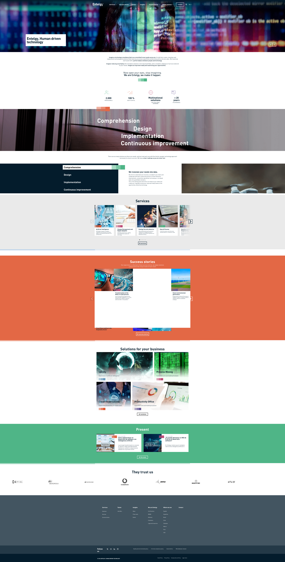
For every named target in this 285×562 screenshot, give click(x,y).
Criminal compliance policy (157, 549)
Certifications (151, 511)
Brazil (164, 517)
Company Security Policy (176, 557)
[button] (116, 4)
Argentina (165, 514)
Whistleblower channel (181, 549)
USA (164, 532)
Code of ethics (169, 549)
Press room (135, 514)
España (165, 511)
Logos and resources (153, 523)
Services (104, 514)
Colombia (165, 523)
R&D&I (149, 514)
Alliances (150, 517)
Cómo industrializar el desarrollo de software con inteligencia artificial (127, 439)
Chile (164, 520)
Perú (164, 529)
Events (134, 517)
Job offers (119, 511)
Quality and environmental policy (140, 549)
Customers (150, 520)
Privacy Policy (167, 557)
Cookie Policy (160, 557)
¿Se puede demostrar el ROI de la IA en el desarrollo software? (175, 439)
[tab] (90, 167)
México (165, 526)
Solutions (104, 511)
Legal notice (184, 557)
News (134, 511)
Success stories (105, 517)
